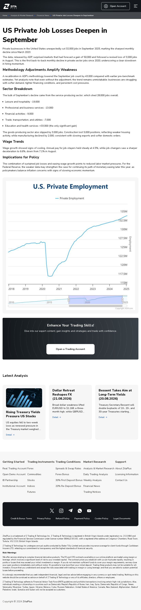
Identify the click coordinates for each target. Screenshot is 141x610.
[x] (52, 511)
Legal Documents (122, 518)
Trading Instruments (41, 462)
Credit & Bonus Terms (21, 518)
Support (120, 462)
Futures (31, 492)
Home (5, 15)
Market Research (94, 462)
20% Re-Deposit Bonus (68, 486)
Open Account (118, 6)
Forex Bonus (62, 474)
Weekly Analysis (92, 480)
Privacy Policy (44, 518)
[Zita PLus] (10, 6)
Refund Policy (62, 518)
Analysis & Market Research (22, 15)
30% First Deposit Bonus (69, 480)
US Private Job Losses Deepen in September (73, 15)
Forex (30, 468)
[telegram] (70, 511)
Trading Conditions (68, 462)
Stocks (31, 480)
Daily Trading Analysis (95, 474)
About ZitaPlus (123, 468)
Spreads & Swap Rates (68, 468)
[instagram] (61, 511)
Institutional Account (14, 486)
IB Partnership (10, 480)
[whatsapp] (80, 511)
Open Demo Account (14, 474)
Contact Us (121, 480)
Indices (31, 486)
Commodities (34, 474)
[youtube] (89, 510)
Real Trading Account (14, 468)
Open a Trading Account (70, 349)
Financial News (43, 15)
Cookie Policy (101, 518)
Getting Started (13, 462)
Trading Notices (92, 492)
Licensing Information (126, 474)
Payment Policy (82, 518)
